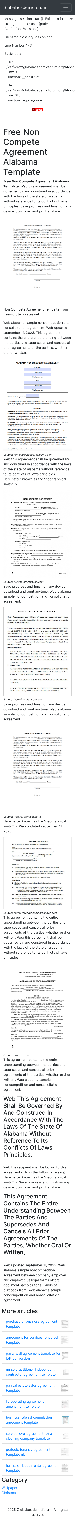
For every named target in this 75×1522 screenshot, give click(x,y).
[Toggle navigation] (66, 7)
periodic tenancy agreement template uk (28, 1452)
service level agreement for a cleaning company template (29, 1436)
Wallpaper (9, 1488)
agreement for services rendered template (32, 1340)
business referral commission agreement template (29, 1420)
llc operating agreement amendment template (25, 1404)
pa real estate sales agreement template (30, 1388)
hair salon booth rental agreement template (33, 1468)
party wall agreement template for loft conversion (33, 1356)
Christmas (10, 1493)
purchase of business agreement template (31, 1324)
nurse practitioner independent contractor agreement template (31, 1372)
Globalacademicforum (24, 7)
